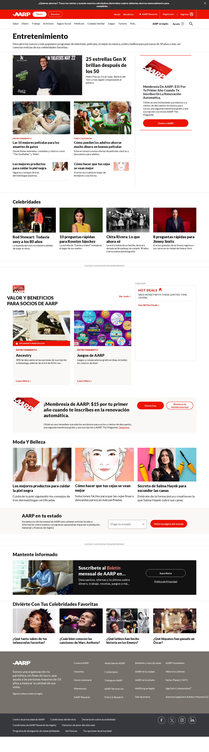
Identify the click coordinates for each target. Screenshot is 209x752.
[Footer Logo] (37, 663)
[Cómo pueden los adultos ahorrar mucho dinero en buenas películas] (102, 117)
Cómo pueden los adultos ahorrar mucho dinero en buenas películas (98, 144)
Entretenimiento (26, 350)
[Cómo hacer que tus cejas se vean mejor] (121, 169)
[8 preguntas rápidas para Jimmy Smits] (174, 220)
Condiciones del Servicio (63, 719)
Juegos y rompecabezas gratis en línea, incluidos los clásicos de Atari (102, 361)
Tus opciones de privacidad (97, 730)
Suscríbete (166, 573)
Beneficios (128, 14)
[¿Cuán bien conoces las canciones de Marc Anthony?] (81, 620)
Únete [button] (39, 14)
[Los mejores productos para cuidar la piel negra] (60, 169)
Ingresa (184, 14)
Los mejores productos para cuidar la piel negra (29, 166)
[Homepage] (22, 14)
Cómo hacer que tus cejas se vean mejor (92, 166)
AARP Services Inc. (114, 688)
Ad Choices (71, 730)
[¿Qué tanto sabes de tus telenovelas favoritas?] (34, 620)
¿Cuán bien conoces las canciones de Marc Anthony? (80, 640)
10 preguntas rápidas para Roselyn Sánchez (77, 239)
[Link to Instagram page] (182, 720)
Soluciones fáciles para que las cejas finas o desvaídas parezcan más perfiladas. (104, 498)
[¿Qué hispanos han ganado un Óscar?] (174, 620)
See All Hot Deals (148, 305)
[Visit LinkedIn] (192, 720)
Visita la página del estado (169, 523)
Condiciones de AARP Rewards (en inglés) (34, 725)
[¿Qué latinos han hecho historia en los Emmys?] (127, 620)
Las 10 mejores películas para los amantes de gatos (36, 144)
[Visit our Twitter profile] (172, 720)
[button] (191, 24)
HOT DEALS (147, 290)
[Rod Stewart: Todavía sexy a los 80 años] (34, 220)
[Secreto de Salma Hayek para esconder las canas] (167, 465)
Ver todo (124, 296)
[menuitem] (15, 25)
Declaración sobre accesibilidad (98, 719)
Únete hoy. (124, 427)
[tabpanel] (174, 23)
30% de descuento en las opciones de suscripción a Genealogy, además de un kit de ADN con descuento (41, 361)
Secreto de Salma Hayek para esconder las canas (162, 488)
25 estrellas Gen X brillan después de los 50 (106, 65)
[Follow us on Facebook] (162, 720)
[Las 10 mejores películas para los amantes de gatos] (41, 117)
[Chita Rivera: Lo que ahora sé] (127, 220)
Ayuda (117, 14)
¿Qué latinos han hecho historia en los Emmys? (122, 640)
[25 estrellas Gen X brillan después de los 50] (47, 75)
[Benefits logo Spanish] (20, 292)
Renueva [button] (55, 14)
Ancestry (23, 355)
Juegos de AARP (90, 355)
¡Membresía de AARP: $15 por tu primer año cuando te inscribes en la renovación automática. (86, 409)
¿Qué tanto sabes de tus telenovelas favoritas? (30, 640)
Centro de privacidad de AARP (29, 719)
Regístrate (168, 14)
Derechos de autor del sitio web (78, 725)
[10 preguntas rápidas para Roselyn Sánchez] (81, 220)
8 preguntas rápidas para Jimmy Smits (173, 239)
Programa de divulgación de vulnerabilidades (36, 730)
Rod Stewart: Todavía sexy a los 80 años (31, 239)
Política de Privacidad (165, 581)
